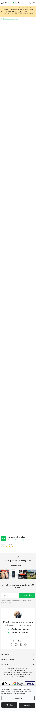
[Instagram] (16, 644)
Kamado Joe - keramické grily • (18, 670)
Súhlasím (26, 705)
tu (25, 693)
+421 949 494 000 (20, 632)
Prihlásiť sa (27, 595)
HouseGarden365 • (26, 674)
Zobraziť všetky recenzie (22, 540)
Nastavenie (18, 698)
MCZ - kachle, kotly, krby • (11, 674)
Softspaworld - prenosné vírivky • (18, 668)
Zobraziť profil (17, 565)
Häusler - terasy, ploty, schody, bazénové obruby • (18, 672)
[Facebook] (12, 644)
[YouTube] (25, 644)
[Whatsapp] (21, 644)
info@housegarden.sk (20, 629)
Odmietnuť (9, 705)
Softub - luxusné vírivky (18, 676)
